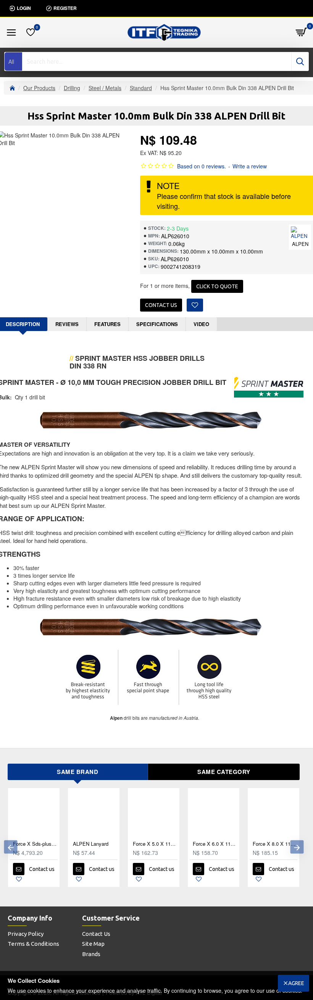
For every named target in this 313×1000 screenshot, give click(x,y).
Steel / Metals (105, 88)
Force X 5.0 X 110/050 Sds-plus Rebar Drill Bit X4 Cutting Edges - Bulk (155, 844)
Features (107, 324)
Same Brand (77, 771)
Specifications (157, 324)
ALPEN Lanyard (90, 844)
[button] (10, 847)
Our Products (39, 88)
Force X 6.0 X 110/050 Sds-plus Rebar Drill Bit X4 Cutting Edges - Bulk (215, 844)
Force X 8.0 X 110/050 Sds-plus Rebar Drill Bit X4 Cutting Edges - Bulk (275, 844)
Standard (141, 88)
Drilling (72, 88)
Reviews (67, 324)
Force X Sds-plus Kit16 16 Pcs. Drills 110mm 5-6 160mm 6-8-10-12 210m (35, 844)
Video (201, 324)
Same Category (223, 771)
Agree (296, 983)
